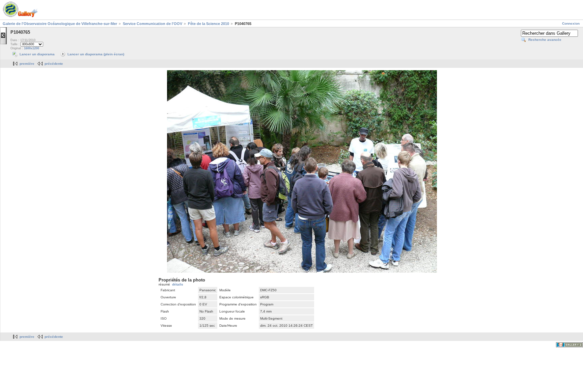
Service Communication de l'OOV (152, 24)
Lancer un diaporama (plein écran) (95, 54)
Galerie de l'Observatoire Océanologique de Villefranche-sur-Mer (60, 24)
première (27, 63)
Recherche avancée (544, 40)
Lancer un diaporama (37, 54)
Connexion (571, 23)
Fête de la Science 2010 (208, 24)
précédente (54, 63)
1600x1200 (31, 48)
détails (177, 284)
